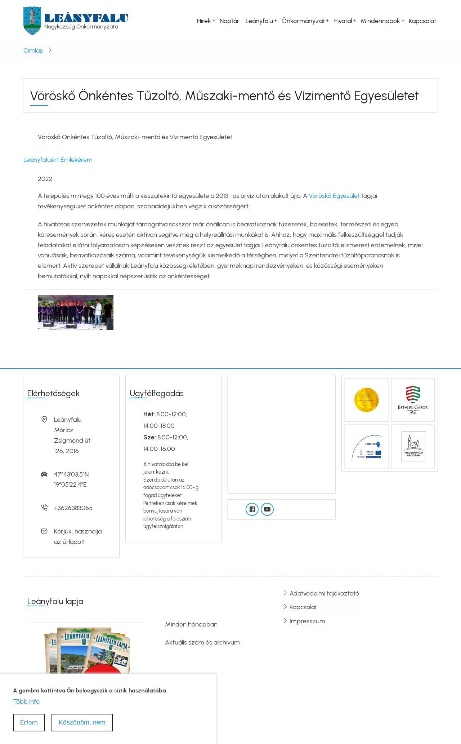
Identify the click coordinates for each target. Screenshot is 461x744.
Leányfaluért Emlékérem (58, 160)
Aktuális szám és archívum (202, 642)
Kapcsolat (422, 21)
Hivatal (343, 21)
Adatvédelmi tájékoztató (324, 593)
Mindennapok (380, 21)
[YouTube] (267, 509)
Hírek (204, 21)
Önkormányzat (303, 21)
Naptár (230, 21)
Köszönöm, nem (82, 722)
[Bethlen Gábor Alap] (413, 399)
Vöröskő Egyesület (333, 196)
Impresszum (307, 621)
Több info (26, 701)
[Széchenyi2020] (366, 446)
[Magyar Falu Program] (413, 446)
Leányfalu (86, 18)
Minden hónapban (191, 624)
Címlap (33, 50)
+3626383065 (73, 508)
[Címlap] (32, 21)
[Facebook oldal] (252, 509)
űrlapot (73, 542)
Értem (29, 722)
